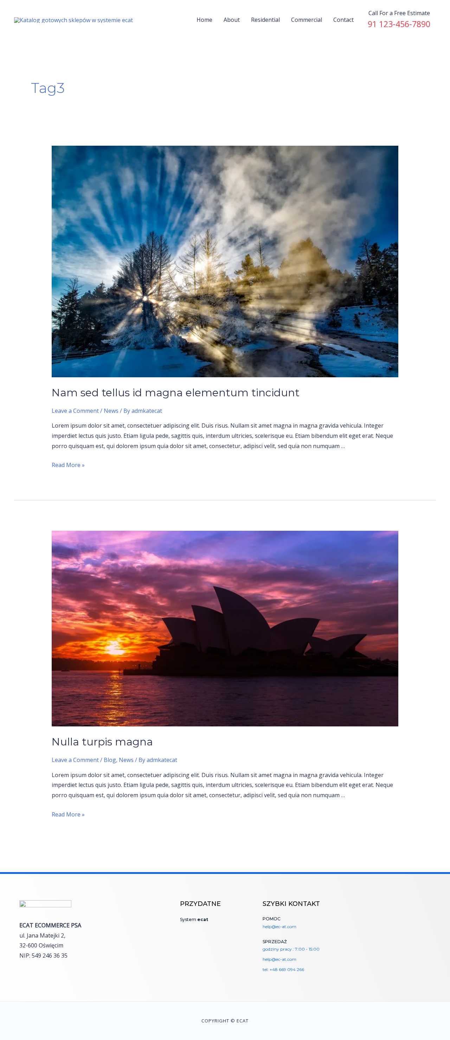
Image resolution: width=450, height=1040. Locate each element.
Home (204, 20)
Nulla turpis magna (102, 741)
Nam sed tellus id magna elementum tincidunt (176, 392)
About (232, 20)
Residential (265, 20)
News (111, 411)
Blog (110, 760)
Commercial (306, 20)
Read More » (68, 465)
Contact (343, 20)
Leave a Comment (75, 411)
